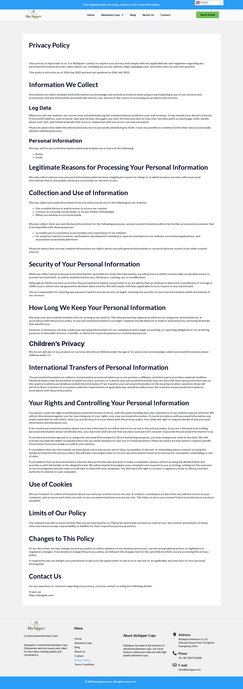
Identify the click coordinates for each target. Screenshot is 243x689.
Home (91, 14)
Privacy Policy (82, 660)
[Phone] (175, 653)
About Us (148, 14)
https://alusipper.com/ (136, 66)
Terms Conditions (84, 664)
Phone (183, 653)
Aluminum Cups (110, 14)
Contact (166, 14)
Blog (133, 14)
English (204, 2)
